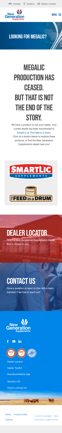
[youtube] (13, 341)
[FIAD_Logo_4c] (31, 186)
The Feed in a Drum (40, 132)
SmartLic (21, 132)
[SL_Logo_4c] (31, 164)
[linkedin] (19, 341)
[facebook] (7, 341)
